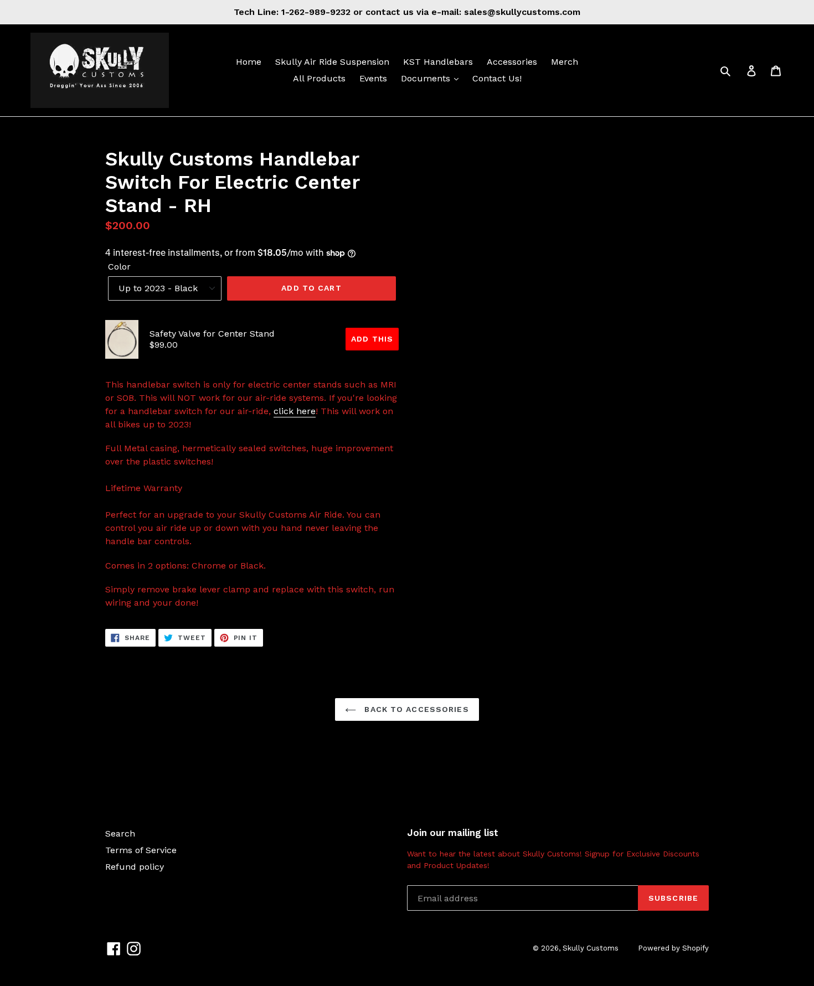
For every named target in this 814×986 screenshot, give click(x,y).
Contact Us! (497, 78)
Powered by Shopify (673, 948)
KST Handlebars (438, 61)
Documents (427, 78)
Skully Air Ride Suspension (332, 61)
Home (248, 61)
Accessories (512, 61)
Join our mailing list (452, 832)
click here (295, 411)
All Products (319, 78)
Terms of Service (141, 850)
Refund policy (134, 866)
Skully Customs (591, 948)
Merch (564, 61)
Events (373, 78)
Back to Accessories (415, 709)
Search (120, 833)
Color (119, 266)
